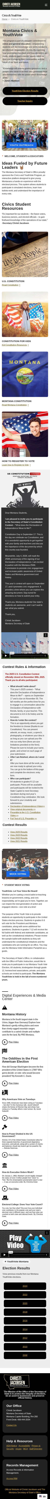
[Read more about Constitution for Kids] (25, 314)
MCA (25, 1449)
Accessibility (24, 1446)
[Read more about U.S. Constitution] (25, 254)
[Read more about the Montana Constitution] (25, 374)
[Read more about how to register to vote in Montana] (25, 434)
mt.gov (19, 1449)
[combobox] (42, 1496)
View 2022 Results (18, 838)
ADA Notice (11, 1446)
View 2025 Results (18, 832)
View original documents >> (23, 809)
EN (44, 1496)
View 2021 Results (18, 841)
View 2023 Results (18, 835)
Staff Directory (35, 1449)
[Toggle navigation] (39, 5)
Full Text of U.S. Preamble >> (23, 818)
